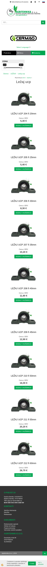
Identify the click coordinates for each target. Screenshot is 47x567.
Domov (6, 74)
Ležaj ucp (21, 74)
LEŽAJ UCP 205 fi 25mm (23, 157)
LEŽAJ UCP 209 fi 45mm (23, 332)
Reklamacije (8, 514)
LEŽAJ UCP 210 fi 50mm (23, 376)
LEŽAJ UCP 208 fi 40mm (23, 288)
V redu (32, 563)
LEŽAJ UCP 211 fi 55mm (23, 419)
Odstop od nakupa (9, 526)
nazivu (29, 78)
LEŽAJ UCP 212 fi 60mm (23, 463)
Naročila (6, 512)
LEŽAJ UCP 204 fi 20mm (23, 113)
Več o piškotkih (41, 563)
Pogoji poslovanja (9, 528)
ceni (23, 78)
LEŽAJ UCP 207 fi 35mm (23, 244)
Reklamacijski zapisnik (11, 524)
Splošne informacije (10, 510)
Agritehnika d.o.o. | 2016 (9, 553)
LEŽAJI (13, 74)
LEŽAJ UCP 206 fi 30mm (23, 201)
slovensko (43, 2)
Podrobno (7, 53)
